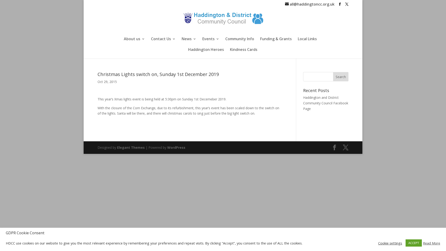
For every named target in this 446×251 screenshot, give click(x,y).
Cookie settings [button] (390, 243)
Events (208, 39)
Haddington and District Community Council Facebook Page (325, 103)
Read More (431, 243)
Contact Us (161, 39)
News (187, 39)
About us (132, 39)
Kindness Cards (243, 50)
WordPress (176, 147)
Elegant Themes (131, 147)
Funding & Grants (276, 39)
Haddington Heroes (206, 50)
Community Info (239, 39)
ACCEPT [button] (413, 243)
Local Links (307, 39)
